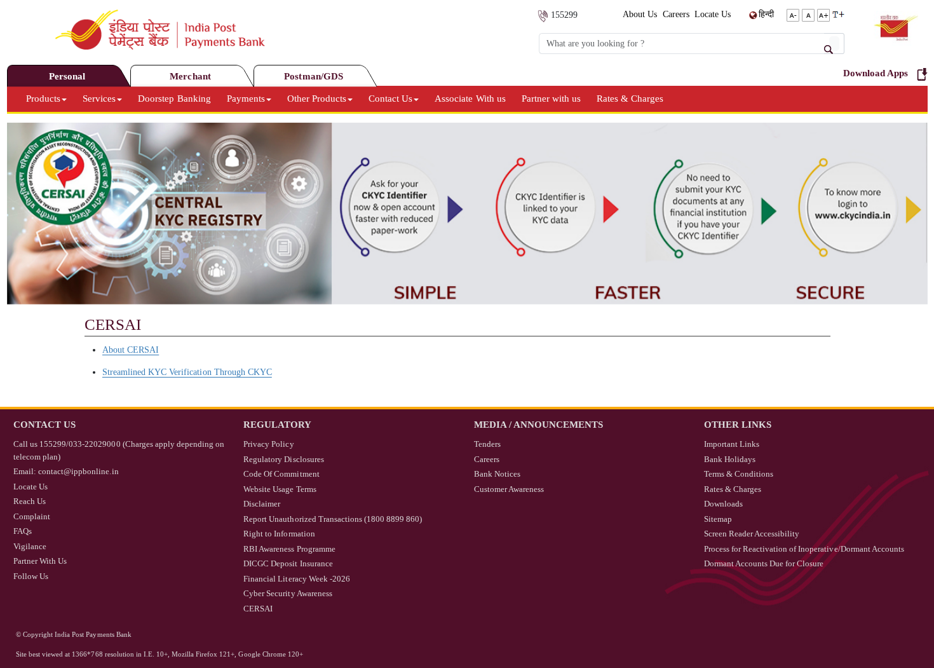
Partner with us (551, 98)
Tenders (487, 444)
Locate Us (712, 14)
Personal (67, 76)
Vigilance (29, 546)
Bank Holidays (729, 459)
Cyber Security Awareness (287, 593)
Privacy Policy (268, 444)
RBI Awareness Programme (289, 549)
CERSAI (258, 608)
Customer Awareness (509, 489)
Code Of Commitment (281, 474)
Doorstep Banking (174, 98)
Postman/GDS (313, 76)
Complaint (31, 516)
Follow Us (30, 576)
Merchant (190, 76)
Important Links (731, 444)
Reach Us (29, 501)
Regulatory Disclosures (283, 459)
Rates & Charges (630, 98)
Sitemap (718, 519)
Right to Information (279, 533)
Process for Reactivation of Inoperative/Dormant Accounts (804, 549)
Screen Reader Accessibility (752, 533)
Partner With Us (40, 561)
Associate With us (470, 98)
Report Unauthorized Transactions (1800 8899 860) (332, 519)
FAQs (22, 531)
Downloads (723, 503)
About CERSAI (130, 350)
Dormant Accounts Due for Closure (764, 563)
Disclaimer (261, 503)
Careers (676, 14)
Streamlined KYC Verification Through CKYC (187, 372)
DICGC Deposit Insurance (287, 563)
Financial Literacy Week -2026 (296, 578)
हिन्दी (766, 14)
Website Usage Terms (279, 489)
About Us (640, 14)
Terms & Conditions (738, 474)
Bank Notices (497, 474)
